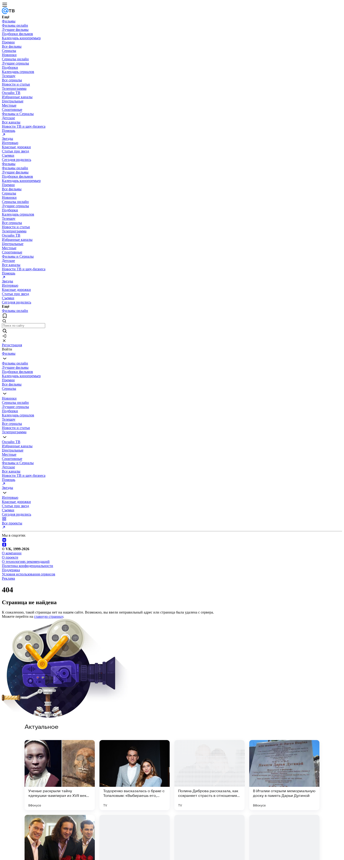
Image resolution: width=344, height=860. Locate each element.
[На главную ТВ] (11, 13)
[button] (4, 340)
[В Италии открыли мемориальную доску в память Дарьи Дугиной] (284, 775)
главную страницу (48, 616)
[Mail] (5, 13)
